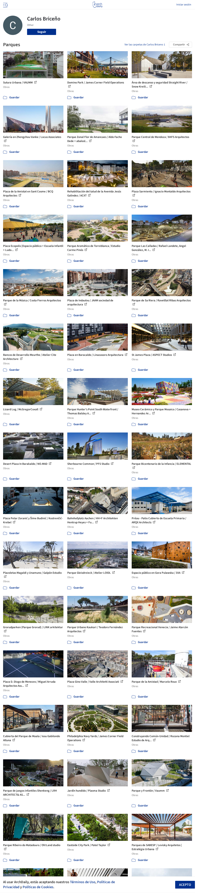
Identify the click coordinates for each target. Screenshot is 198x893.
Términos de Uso (82, 882)
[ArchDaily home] (97, 5)
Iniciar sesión (183, 4)
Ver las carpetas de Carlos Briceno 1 (145, 44)
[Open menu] (5, 4)
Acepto (185, 884)
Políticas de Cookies (38, 887)
